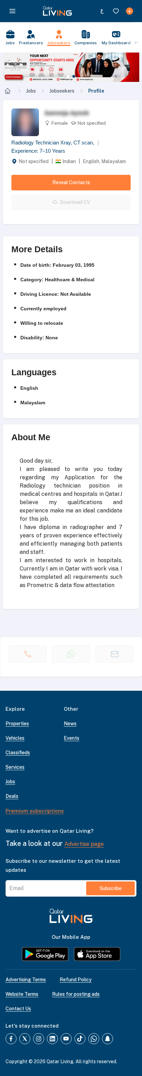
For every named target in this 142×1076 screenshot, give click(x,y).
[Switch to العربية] (102, 11)
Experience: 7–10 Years (38, 151)
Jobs (31, 91)
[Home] (7, 91)
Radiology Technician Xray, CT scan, (55, 142)
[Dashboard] (129, 11)
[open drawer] (12, 11)
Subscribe (111, 888)
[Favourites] (116, 11)
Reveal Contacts (71, 182)
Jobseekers (62, 91)
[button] (71, 67)
